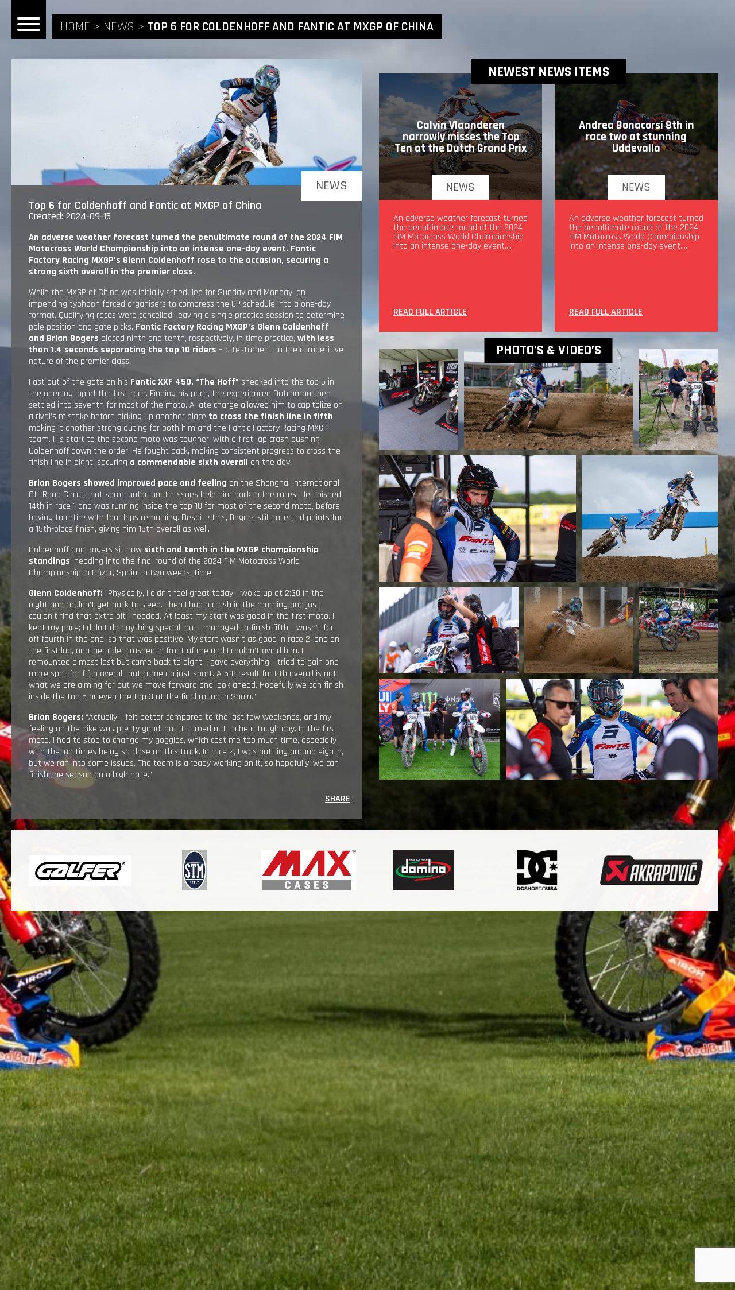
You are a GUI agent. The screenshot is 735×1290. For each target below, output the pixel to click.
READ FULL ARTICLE (430, 313)
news (118, 27)
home (75, 27)
